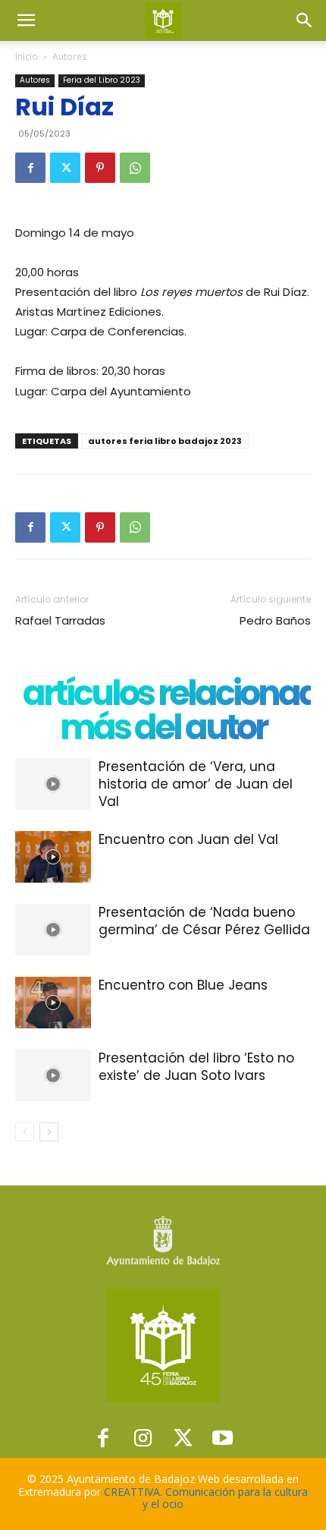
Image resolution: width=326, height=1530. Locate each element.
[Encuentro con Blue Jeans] (53, 1003)
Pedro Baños (275, 620)
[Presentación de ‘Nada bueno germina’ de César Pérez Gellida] (53, 930)
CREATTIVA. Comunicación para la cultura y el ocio (206, 1498)
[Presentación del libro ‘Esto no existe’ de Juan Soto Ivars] (53, 1076)
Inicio (26, 56)
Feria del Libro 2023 (101, 80)
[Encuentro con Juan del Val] (53, 857)
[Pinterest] (100, 168)
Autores (69, 56)
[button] (26, 20)
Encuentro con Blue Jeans (183, 985)
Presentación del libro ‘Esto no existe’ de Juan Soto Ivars (196, 1067)
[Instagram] (142, 1437)
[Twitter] (65, 168)
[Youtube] (223, 1437)
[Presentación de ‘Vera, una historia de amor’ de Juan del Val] (53, 784)
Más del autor (163, 727)
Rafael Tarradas (60, 620)
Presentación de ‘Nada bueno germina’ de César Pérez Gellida (204, 921)
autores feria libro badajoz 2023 (165, 441)
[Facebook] (30, 168)
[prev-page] (24, 1131)
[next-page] (48, 1131)
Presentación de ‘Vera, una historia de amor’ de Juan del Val (196, 784)
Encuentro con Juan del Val (188, 839)
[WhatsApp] (135, 168)
